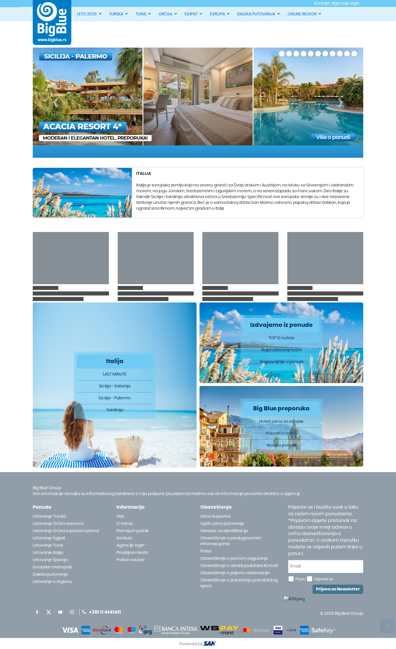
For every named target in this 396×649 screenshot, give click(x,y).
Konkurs (124, 538)
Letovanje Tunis (48, 545)
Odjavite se (323, 579)
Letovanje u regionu (52, 582)
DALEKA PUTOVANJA (256, 14)
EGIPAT (191, 14)
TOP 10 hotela (281, 338)
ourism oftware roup (210, 644)
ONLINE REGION (302, 14)
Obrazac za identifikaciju (224, 531)
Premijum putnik (132, 531)
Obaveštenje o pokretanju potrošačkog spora (239, 583)
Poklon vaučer (131, 560)
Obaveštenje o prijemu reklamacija (234, 573)
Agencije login (130, 545)
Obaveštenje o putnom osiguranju (234, 558)
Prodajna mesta (132, 553)
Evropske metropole (52, 567)
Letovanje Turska (49, 516)
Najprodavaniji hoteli (281, 350)
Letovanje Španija (50, 560)
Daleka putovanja (50, 574)
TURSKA (116, 14)
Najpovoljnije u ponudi (281, 362)
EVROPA (217, 14)
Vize (120, 516)
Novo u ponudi (281, 445)
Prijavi (300, 579)
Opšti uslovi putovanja (222, 524)
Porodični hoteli (281, 433)
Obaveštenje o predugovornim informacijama (230, 541)
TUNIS (141, 14)
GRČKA (165, 14)
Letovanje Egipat (49, 538)
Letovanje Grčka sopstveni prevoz (66, 531)
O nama (124, 524)
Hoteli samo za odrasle (281, 421)
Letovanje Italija (48, 553)
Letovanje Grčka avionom (58, 524)
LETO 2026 (87, 14)
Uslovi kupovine (215, 516)
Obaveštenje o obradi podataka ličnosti (239, 566)
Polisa (206, 551)
